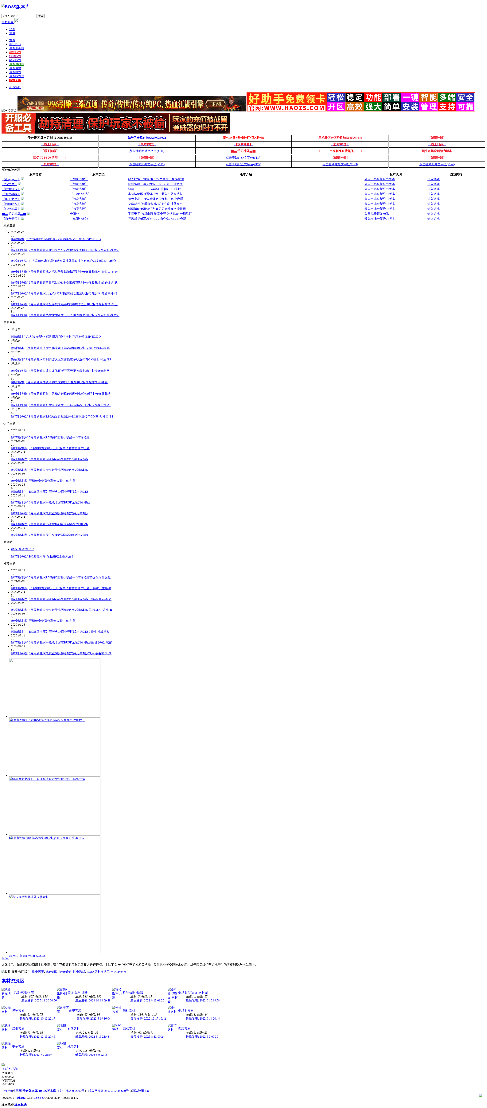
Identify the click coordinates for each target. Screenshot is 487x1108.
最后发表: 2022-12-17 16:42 (148, 1018)
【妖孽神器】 (11, 209)
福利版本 (15, 60)
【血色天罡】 (11, 218)
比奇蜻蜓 (65, 971)
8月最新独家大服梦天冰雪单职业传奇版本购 (58, 470)
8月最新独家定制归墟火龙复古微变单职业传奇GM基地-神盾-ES (68, 359)
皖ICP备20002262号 (71, 1090)
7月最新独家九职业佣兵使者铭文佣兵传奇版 (58, 513)
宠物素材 (18, 1046)
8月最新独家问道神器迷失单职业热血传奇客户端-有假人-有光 (70, 599)
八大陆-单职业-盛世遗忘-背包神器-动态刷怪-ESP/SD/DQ (63, 239)
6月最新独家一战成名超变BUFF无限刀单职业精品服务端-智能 (70, 642)
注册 (12, 33)
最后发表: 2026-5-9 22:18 (91, 1054)
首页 (12, 40)
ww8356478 (119, 971)
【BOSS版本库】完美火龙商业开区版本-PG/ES (57, 491)
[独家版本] (18, 348)
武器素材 (18, 1028)
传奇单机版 (16, 64)
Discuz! (21, 1097)
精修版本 (15, 56)
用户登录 (8, 22)
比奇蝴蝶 (52, 971)
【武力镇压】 (11, 189)
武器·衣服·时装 (24, 992)
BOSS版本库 (47, 1090)
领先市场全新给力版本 (379, 179)
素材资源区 (13, 980)
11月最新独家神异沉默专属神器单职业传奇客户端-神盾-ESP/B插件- (74, 260)
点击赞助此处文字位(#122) (243, 164)
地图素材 (74, 1046)
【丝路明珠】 (11, 204)
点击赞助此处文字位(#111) (146, 151)
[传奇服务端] (19, 250)
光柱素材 (129, 1010)
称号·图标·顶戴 (133, 992)
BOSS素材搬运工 (98, 971)
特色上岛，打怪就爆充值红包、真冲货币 (155, 198)
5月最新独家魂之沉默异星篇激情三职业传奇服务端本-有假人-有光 (73, 271)
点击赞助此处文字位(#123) (340, 164)
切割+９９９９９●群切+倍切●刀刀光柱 (154, 189)
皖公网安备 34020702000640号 (108, 1090)
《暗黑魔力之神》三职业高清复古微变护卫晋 (59, 448)
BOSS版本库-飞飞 (22, 549)
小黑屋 (17, 1090)
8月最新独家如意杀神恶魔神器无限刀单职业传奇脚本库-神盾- (67, 382)
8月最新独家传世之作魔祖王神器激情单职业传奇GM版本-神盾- (68, 348)
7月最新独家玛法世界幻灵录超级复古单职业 (58, 524)
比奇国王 (38, 971)
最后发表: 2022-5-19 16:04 (94, 1018)
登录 (12, 29)
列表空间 (15, 87)
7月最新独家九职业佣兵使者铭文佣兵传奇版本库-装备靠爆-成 (70, 653)
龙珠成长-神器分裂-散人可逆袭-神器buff (154, 203)
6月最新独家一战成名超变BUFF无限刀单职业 (59, 502)
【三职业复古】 (80, 194)
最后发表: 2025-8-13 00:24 (147, 1036)
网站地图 (138, 1090)
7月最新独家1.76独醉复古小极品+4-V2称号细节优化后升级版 (70, 577)
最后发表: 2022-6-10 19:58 (203, 1000)
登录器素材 (185, 1010)
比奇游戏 (79, 971)
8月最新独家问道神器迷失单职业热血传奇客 (58, 459)
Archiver (7, 1090)
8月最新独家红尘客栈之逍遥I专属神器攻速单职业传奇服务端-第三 (73, 304)
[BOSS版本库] (16, 6)
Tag (147, 1090)
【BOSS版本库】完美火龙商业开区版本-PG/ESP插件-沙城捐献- (68, 631)
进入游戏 (433, 179)
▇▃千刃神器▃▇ (14, 214)
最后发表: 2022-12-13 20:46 (37, 1036)
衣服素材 (74, 1028)
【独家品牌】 (79, 179)
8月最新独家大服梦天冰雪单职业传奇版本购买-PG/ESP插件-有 (70, 610)
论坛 (15, 44)
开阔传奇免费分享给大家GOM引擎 (52, 480)
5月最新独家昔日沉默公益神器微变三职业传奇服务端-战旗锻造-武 (73, 282)
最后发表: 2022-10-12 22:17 (37, 1018)
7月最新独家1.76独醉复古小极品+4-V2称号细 (59, 437)
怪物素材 (18, 1010)
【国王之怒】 (11, 199)
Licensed (38, 1097)
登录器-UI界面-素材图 (193, 992)
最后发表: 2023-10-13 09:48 (93, 1000)
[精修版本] (18, 239)
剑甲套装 (75, 1010)
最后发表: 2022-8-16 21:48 (92, 1036)
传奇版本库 (16, 76)
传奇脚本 (15, 72)
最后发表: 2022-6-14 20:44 (203, 1018)
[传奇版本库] (19, 437)
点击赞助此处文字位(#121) (147, 164)
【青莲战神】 (11, 194)
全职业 (74, 213)
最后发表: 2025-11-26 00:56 (39, 1000)
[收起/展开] (10, 972)
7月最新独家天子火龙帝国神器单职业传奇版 (58, 535)
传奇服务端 (16, 48)
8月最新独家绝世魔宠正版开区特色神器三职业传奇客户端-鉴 (70, 405)
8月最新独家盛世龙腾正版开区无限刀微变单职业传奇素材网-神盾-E (74, 315)
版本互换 (15, 80)
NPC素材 (129, 1028)
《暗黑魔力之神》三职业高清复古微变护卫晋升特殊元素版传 (70, 588)
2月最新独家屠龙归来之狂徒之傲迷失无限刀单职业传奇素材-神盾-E (74, 250)
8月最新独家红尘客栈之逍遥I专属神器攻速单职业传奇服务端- (70, 393)
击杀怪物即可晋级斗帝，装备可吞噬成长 (155, 194)
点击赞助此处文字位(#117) (243, 157)
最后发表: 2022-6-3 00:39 (202, 1036)
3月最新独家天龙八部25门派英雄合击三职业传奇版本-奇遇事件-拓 (73, 293)
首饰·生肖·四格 (78, 992)
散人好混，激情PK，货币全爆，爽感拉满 (156, 179)
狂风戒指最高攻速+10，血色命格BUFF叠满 (157, 218)
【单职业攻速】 (80, 218)
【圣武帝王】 (11, 179)
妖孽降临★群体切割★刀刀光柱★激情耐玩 (157, 208)
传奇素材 (15, 68)
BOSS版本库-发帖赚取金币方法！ (51, 556)
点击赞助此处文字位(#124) (437, 164)
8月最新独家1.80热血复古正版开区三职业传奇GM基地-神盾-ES (71, 416)
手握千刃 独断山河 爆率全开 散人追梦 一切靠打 (160, 213)
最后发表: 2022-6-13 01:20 (147, 1000)
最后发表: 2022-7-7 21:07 (36, 1054)
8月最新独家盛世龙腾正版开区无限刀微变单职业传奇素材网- (70, 370)
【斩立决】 (9, 184)
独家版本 (15, 52)
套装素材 (184, 1028)
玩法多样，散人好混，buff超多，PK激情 (155, 184)
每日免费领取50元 (376, 213)
